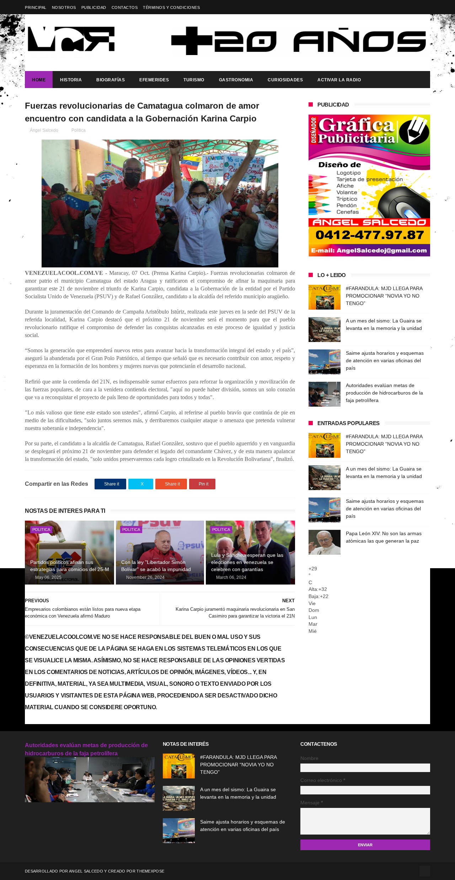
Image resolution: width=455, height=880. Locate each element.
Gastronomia (236, 79)
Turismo (193, 79)
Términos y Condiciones (171, 7)
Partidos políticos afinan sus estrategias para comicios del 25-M (69, 565)
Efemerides (154, 79)
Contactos (125, 7)
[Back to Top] (424, 871)
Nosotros (64, 7)
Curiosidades (285, 79)
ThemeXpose (150, 871)
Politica (78, 130)
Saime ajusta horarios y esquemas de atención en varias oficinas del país (385, 360)
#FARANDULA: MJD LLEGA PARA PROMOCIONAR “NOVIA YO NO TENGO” (384, 296)
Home (39, 79)
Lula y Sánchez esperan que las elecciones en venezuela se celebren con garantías (247, 562)
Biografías (110, 79)
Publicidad (93, 7)
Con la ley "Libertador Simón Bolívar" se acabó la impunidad (156, 565)
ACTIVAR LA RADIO (339, 79)
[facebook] (425, 7)
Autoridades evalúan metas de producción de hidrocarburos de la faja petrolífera (384, 392)
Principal (36, 7)
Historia (71, 79)
